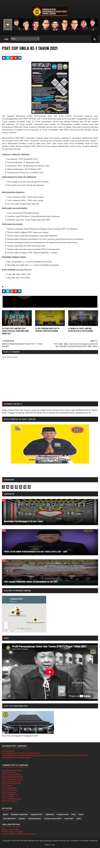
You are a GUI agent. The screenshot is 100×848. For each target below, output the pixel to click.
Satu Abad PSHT (9, 818)
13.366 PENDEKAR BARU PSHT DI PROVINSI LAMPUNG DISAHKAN (47, 329)
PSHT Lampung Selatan (12, 777)
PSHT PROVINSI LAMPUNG (25, 841)
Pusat (80, 814)
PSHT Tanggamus (10, 794)
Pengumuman (62, 814)
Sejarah (22, 818)
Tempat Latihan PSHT (52, 818)
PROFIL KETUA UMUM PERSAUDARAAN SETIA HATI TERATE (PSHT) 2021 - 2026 (35, 551)
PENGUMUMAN (8, 751)
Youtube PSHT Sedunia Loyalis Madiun (19, 834)
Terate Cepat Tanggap (12, 831)
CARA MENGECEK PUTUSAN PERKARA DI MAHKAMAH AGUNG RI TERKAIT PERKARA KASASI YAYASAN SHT (45, 755)
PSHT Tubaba (8, 796)
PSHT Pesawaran (9, 787)
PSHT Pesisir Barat (10, 790)
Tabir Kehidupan (34, 818)
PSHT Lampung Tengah (12, 779)
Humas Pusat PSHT (10, 829)
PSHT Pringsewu (9, 792)
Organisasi (49, 814)
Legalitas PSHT (36, 814)
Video (78, 818)
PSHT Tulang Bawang (11, 798)
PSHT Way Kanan (9, 801)
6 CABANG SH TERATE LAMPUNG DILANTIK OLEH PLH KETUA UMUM (80, 329)
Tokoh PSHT (68, 818)
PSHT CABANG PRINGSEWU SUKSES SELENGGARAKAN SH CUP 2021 (31, 581)
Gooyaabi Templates (89, 841)
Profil (73, 814)
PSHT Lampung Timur (11, 781)
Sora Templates (72, 841)
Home (6, 39)
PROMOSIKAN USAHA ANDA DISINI (16, 757)
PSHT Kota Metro (9, 772)
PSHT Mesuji (7, 785)
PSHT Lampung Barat (11, 774)
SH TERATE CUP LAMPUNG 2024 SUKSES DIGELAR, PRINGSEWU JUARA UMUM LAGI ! (15, 331)
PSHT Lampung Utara (11, 783)
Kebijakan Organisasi (19, 814)
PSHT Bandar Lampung (12, 770)
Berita (6, 287)
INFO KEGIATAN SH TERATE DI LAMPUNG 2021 (21, 753)
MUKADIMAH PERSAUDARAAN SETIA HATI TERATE (23, 521)
